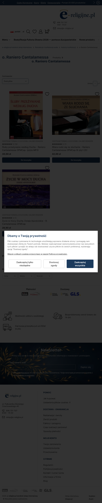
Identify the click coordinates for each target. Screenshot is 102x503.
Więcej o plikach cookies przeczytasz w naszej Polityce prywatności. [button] (37, 254)
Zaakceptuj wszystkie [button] (80, 264)
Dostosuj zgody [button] (54, 264)
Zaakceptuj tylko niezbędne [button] (24, 264)
